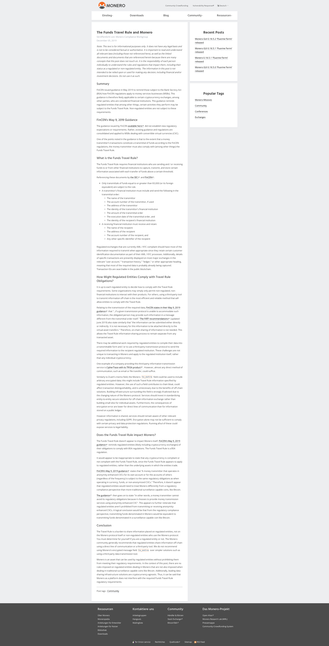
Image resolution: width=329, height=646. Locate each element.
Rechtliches (160, 642)
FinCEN (148, 177)
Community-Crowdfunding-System (218, 626)
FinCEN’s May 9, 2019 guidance (112, 471)
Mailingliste (138, 622)
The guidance (103, 495)
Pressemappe (208, 622)
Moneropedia (104, 619)
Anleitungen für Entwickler (109, 622)
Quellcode (174, 642)
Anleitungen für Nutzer (108, 626)
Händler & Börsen (175, 615)
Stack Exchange (174, 619)
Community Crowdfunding (176, 5)
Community (195, 15)
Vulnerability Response (203, 5)
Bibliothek (102, 630)
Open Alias (207, 615)
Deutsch (223, 5)
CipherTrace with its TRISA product (123, 367)
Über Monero (104, 615)
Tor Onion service (142, 642)
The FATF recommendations (154, 318)
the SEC (134, 177)
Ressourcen (224, 15)
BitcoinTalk (172, 622)
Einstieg (107, 15)
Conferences (201, 111)
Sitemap (188, 642)
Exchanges (200, 117)
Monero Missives (203, 99)
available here (135, 125)
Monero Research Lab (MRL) (215, 619)
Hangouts (137, 619)
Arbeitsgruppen (139, 615)
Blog (166, 15)
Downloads (137, 15)
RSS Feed (201, 642)
